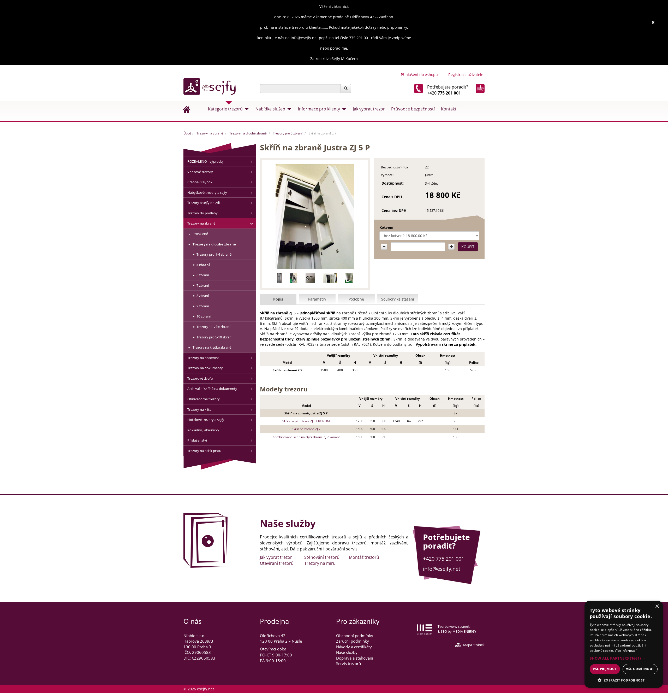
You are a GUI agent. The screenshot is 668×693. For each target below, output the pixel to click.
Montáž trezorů (364, 557)
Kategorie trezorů (225, 109)
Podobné (356, 299)
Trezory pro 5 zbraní (288, 133)
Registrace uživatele (465, 74)
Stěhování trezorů (321, 557)
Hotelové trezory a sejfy (205, 419)
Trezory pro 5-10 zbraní (214, 337)
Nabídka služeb (270, 109)
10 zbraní (203, 316)
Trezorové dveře (200, 378)
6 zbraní (202, 275)
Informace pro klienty (319, 109)
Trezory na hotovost (203, 357)
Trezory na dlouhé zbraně (248, 133)
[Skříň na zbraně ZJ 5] (279, 278)
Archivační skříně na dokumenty (212, 388)
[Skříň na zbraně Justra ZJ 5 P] (315, 216)
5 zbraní (203, 264)
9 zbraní (202, 306)
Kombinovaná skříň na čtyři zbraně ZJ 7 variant (306, 437)
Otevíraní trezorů (277, 563)
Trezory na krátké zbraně (212, 347)
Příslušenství (197, 440)
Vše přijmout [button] (605, 669)
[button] (624, 658)
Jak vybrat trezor (369, 109)
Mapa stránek (474, 644)
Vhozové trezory (200, 171)
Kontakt (448, 109)
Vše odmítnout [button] (640, 669)
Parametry (317, 299)
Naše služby (346, 652)
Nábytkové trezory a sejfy (207, 192)
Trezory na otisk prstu (204, 450)
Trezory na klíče (199, 409)
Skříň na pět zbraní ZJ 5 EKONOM (306, 421)
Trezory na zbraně (210, 133)
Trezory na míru (320, 563)
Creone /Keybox (199, 182)
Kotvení (386, 227)
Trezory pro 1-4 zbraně (213, 254)
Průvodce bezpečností (413, 109)
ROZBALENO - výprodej (205, 161)
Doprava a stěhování (354, 658)
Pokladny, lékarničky (203, 430)
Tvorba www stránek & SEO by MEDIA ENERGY (457, 629)
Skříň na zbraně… (321, 133)
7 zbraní (202, 285)
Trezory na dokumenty (205, 368)
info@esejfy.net (441, 568)
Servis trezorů (348, 663)
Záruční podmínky (352, 641)
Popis (278, 299)
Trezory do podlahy (202, 213)
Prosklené (200, 233)
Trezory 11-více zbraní (213, 326)
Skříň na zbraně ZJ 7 (306, 429)
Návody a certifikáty (354, 646)
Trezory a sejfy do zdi (203, 202)
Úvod (187, 133)
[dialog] (623, 644)
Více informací (625, 650)
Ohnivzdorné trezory (203, 399)
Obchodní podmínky (354, 635)
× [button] (657, 606)
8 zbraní (202, 295)
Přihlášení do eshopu (419, 74)
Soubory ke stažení (397, 299)
